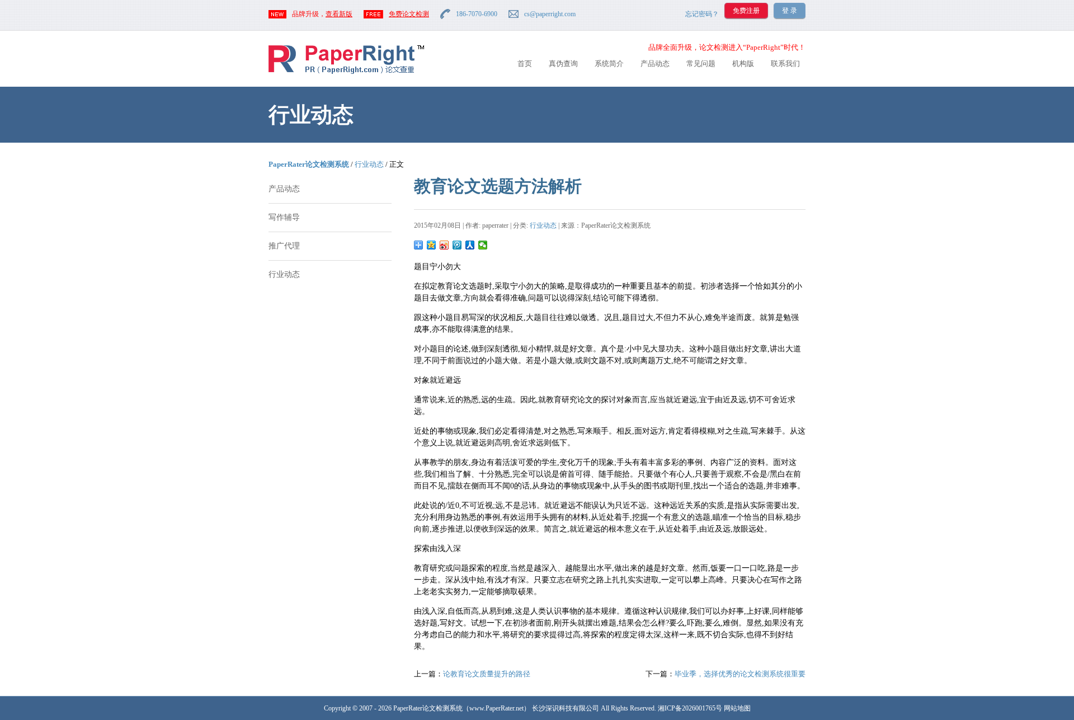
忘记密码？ (702, 14)
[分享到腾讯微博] (457, 245)
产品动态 (655, 63)
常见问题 (700, 63)
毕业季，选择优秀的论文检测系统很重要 (740, 674)
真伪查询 (563, 63)
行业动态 (369, 164)
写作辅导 (284, 217)
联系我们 (785, 63)
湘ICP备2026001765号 (690, 708)
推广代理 (284, 246)
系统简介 (609, 63)
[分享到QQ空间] (431, 245)
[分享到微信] (483, 245)
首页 (524, 63)
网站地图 (737, 708)
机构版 (743, 63)
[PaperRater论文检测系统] (346, 73)
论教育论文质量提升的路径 (486, 674)
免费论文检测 (409, 14)
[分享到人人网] (470, 245)
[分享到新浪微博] (444, 245)
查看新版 (339, 14)
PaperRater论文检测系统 (308, 164)
